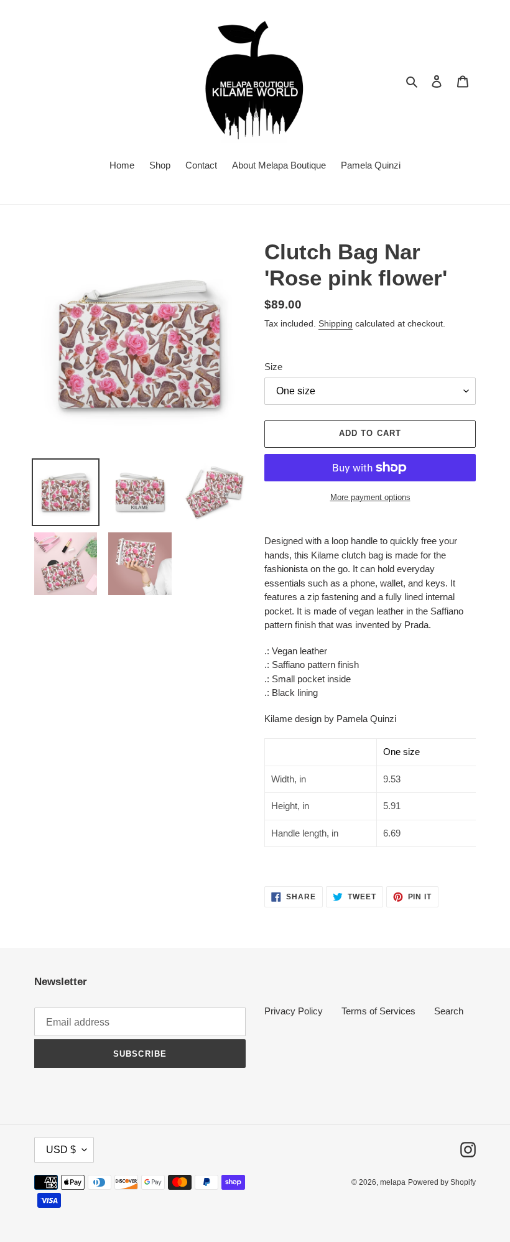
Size (273, 366)
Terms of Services (378, 1011)
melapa (393, 1182)
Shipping (335, 323)
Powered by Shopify (442, 1182)
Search (448, 1011)
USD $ (61, 1149)
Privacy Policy (293, 1011)
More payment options (370, 497)
